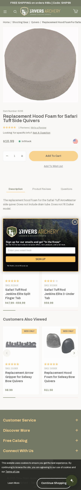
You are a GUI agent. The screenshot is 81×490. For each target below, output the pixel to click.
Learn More (13, 483)
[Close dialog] (74, 222)
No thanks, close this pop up (17, 266)
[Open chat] (71, 480)
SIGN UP (40, 259)
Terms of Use (12, 471)
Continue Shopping (54, 483)
